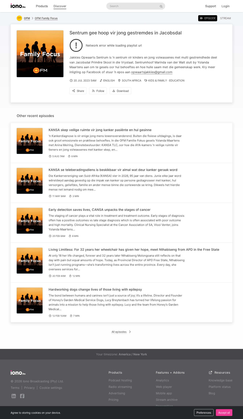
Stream (225, 18)
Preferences (203, 412)
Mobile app (164, 393)
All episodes (119, 331)
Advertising (117, 393)
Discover (60, 6)
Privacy (29, 388)
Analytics (162, 380)
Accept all (224, 412)
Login (226, 6)
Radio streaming (120, 387)
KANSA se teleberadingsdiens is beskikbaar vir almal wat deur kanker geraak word (113, 170)
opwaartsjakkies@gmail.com (151, 72)
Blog (212, 393)
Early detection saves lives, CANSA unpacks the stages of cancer (100, 210)
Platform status (220, 387)
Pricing (113, 400)
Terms (15, 388)
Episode (210, 18)
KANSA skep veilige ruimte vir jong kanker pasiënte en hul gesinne (100, 130)
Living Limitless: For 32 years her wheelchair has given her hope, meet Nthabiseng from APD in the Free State (134, 249)
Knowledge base (220, 380)
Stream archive (167, 400)
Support (210, 6)
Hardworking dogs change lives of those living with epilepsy (95, 289)
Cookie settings (50, 388)
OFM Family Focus (46, 18)
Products (42, 6)
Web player (164, 387)
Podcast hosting (120, 380)
